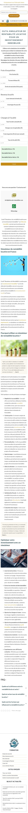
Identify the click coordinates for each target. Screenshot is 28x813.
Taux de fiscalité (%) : (14, 140)
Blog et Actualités (14, 781)
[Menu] (3, 21)
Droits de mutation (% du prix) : (14, 86)
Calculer (14, 164)
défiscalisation (16, 500)
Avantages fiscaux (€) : (14, 104)
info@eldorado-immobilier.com (14, 200)
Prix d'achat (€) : (14, 74)
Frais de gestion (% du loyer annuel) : (14, 134)
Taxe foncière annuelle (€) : (14, 122)
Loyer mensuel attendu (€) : (14, 98)
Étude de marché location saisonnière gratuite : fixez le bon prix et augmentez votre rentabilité (14, 793)
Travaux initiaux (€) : (14, 80)
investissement (14, 379)
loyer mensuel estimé (10, 605)
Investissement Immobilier (9, 283)
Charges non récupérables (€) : (14, 128)
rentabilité (20, 403)
